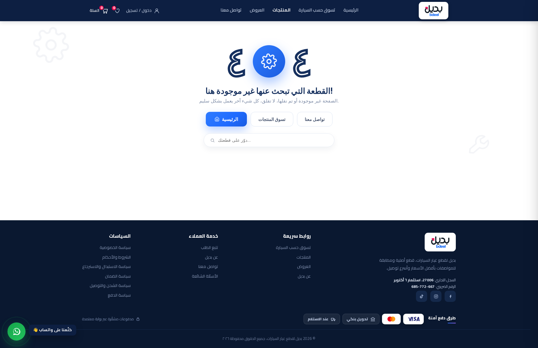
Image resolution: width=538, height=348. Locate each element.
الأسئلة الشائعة (205, 276)
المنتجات (303, 257)
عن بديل (304, 276)
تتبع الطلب (209, 248)
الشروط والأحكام (116, 257)
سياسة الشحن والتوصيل (110, 286)
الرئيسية (230, 119)
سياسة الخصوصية (115, 248)
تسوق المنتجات (272, 119)
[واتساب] (16, 331)
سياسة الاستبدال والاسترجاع (106, 267)
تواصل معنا (315, 119)
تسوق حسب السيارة (293, 248)
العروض (304, 267)
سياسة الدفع (119, 295)
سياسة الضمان (118, 276)
